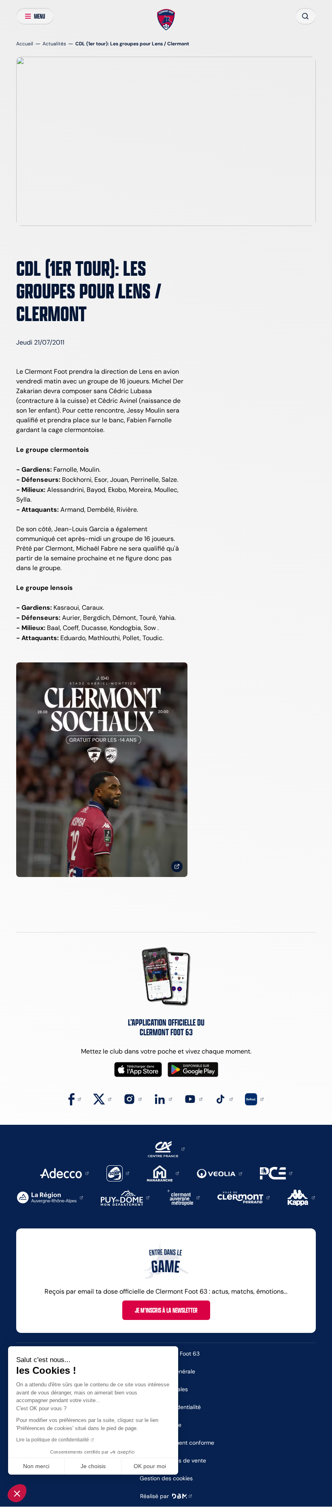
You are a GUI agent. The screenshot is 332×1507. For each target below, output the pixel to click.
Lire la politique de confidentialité (52, 1440)
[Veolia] (219, 1173)
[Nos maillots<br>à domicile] (101, 769)
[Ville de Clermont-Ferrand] (243, 1197)
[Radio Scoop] (117, 1173)
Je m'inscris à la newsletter (166, 1310)
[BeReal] (254, 1099)
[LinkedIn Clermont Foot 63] (163, 1099)
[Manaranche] (163, 1173)
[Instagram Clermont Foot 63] (132, 1099)
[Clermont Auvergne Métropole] (183, 1197)
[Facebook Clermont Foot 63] (74, 1099)
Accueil (24, 43)
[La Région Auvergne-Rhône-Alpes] (50, 1197)
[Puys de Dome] (125, 1197)
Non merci (36, 1466)
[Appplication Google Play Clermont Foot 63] (193, 1069)
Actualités (54, 43)
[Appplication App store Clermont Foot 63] (138, 1069)
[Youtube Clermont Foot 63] (193, 1099)
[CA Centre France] (166, 1148)
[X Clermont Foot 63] (102, 1099)
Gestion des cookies (166, 1478)
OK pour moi (150, 1466)
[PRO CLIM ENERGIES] (276, 1173)
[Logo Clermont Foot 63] (166, 20)
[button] (17, 1493)
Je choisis (93, 1466)
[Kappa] (301, 1197)
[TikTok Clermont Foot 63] (224, 1099)
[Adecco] (64, 1173)
